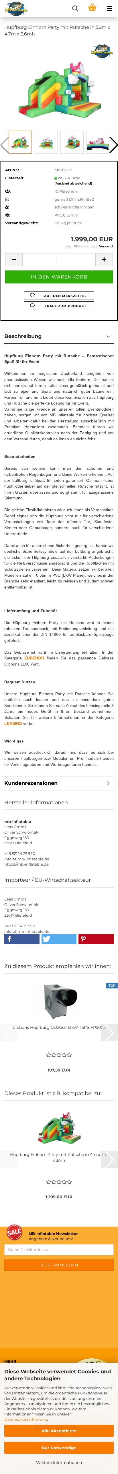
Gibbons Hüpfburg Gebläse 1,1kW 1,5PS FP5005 (59, 1027)
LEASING (13, 723)
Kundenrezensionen (31, 783)
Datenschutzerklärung (25, 1419)
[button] (13, 259)
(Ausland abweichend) (73, 183)
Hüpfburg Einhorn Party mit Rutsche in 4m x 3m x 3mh (59, 1157)
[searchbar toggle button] (75, 8)
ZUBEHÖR (34, 658)
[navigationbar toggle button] (109, 8)
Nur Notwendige (59, 1447)
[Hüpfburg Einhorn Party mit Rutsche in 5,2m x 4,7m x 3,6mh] (59, 85)
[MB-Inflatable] (14, 8)
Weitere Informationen (59, 1462)
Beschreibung (23, 336)
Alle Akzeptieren (59, 1430)
